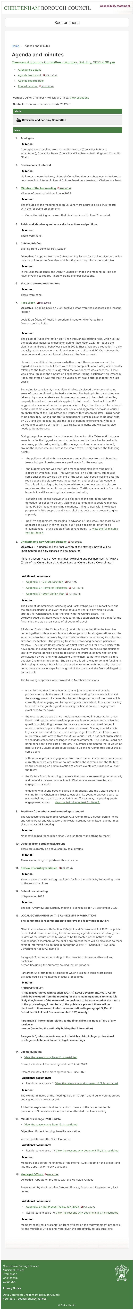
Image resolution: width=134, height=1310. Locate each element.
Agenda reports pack (31, 80)
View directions (79, 97)
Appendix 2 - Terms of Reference (55, 587)
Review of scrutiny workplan (47, 868)
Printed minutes (36, 86)
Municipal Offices (40, 1174)
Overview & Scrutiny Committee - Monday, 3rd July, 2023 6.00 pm (63, 62)
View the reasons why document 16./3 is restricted (87, 1212)
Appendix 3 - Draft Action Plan (53, 593)
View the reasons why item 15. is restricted (50, 1124)
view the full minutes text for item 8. (77, 802)
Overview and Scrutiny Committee (44, 120)
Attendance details (29, 69)
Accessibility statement (115, 5)
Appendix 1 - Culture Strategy (51, 581)
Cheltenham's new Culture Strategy (51, 541)
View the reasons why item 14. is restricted (50, 1057)
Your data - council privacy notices (24, 1298)
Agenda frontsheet (37, 75)
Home (15, 45)
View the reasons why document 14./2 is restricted (86, 1083)
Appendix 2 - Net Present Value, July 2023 (60, 1206)
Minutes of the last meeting (46, 188)
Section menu (67, 22)
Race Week (36, 302)
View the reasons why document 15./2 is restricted (87, 1150)
